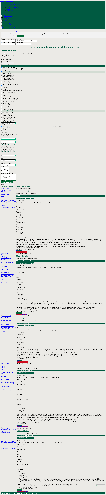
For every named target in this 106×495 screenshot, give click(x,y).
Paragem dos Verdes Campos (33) (12, 90)
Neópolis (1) (5, 87)
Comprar (19, 250)
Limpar (8, 180)
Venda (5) (5, 126)
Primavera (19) (6, 97)
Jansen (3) (5, 81)
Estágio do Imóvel (6, 128)
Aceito (20, 36)
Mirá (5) (4, 86)
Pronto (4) (5, 129)
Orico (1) (4, 89)
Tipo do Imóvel (5, 64)
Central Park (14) (7, 112)
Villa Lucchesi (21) (7, 109)
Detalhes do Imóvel (7, 173)
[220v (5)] (8, 179)
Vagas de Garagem (6, 149)
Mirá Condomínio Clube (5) (10, 134)
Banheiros (4, 146)
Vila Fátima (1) (6, 118)
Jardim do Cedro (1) (8, 83)
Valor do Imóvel (5, 135)
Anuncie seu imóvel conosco (9, 27)
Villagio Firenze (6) (8, 120)
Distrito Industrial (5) (8, 115)
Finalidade (4, 125)
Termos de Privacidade (10, 36)
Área (2, 152)
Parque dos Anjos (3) (8, 92)
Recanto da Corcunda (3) (10, 98)
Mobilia (3, 166)
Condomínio (4, 132)
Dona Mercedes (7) (8, 80)
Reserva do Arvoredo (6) (9, 100)
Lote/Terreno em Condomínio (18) (12, 69)
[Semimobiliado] (5, 168)
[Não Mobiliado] (5, 170)
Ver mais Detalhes (21, 252)
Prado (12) (5, 95)
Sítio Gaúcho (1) (7, 104)
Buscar (3, 180)
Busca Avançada (7, 182)
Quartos (3, 143)
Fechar (13, 180)
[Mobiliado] (5, 169)
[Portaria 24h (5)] (8, 176)
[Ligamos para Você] (1, 22)
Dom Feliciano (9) (7, 78)
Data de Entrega (6, 163)
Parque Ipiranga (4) (8, 94)
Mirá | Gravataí (22, 191)
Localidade (4, 70)
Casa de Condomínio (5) (9, 67)
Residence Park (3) (8, 101)
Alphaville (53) (6, 73)
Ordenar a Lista (5, 61)
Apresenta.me (2, 493)
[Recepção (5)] (8, 177)
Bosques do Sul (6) (8, 75)
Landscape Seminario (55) (10, 84)
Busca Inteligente (6, 121)
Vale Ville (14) (6, 108)
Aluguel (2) (58, 126)
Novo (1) (4, 131)
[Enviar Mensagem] (31, 44)
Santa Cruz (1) (6, 103)
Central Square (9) (8, 76)
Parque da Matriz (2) (8, 117)
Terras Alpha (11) (7, 106)
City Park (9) (6, 114)
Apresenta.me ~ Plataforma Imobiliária (25, 493)
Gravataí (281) (6, 72)
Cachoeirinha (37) (7, 111)
